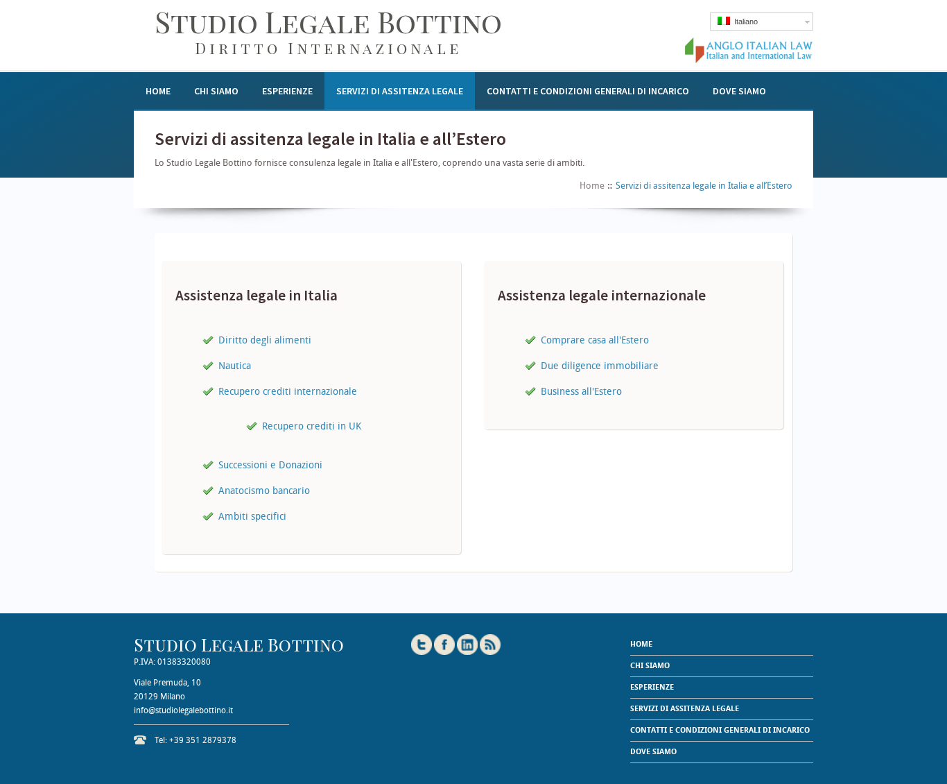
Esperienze (287, 91)
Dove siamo (739, 91)
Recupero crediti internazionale (287, 391)
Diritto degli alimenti (264, 340)
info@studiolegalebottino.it (183, 710)
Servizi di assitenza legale (399, 91)
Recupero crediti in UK (311, 426)
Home (158, 91)
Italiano (744, 21)
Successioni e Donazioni (270, 464)
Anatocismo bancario (264, 490)
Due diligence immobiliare (600, 365)
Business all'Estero (581, 391)
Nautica (234, 365)
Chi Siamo (216, 91)
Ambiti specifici (252, 516)
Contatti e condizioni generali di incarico (588, 91)
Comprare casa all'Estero (595, 340)
